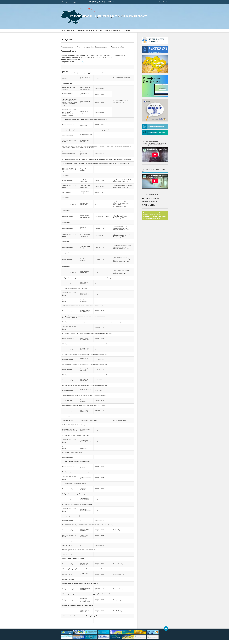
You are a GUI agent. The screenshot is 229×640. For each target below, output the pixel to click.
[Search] (166, 1)
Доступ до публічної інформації (108, 31)
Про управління (69, 31)
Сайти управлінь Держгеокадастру (74, 2)
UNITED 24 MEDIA (148, 205)
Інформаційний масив (150, 198)
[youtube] (163, 1)
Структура (67, 39)
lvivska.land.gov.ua (81, 62)
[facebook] (159, 1)
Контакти (127, 31)
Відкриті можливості (149, 202)
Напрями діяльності (85, 31)
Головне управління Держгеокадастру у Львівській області (109, 16)
